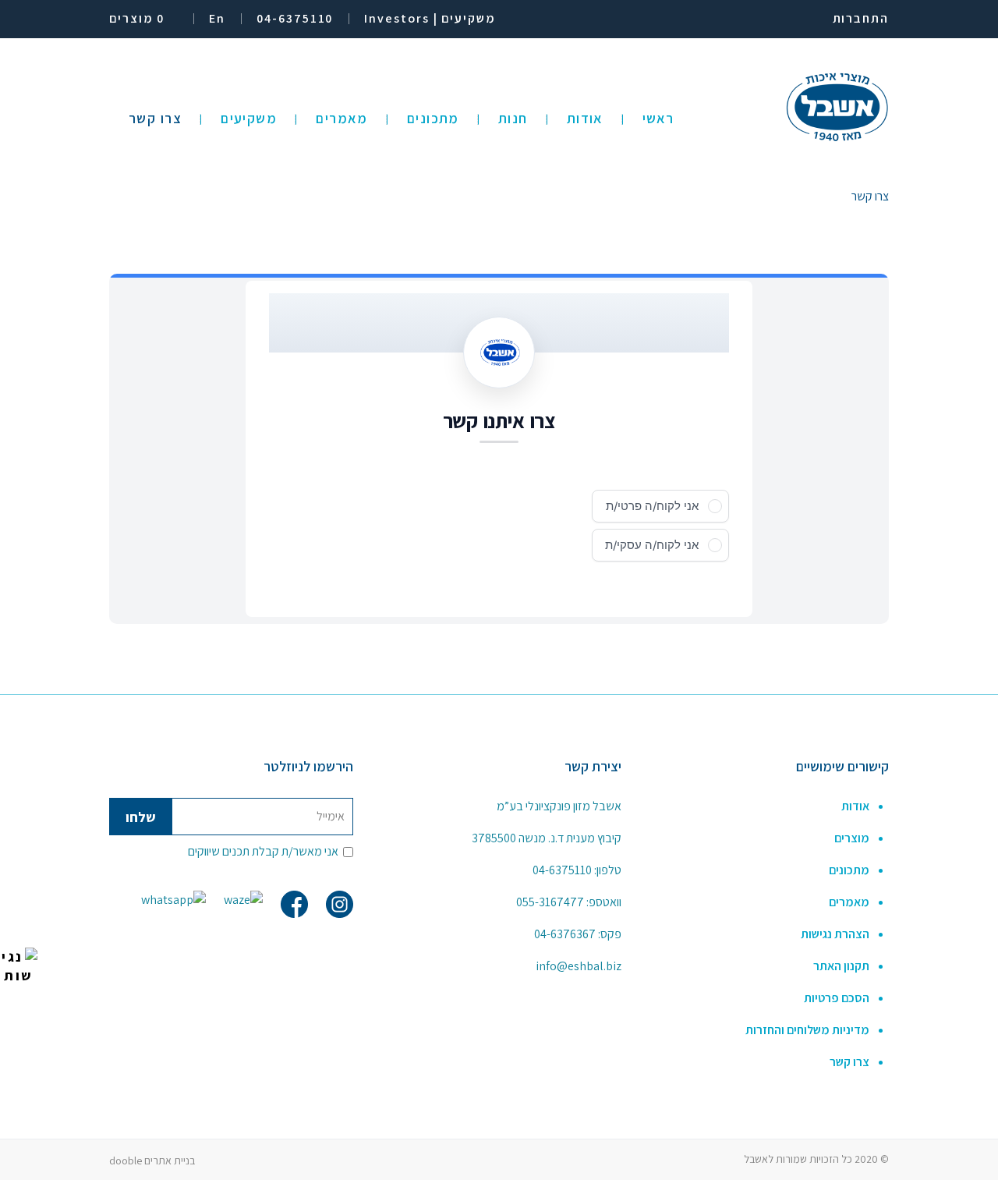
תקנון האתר (841, 966)
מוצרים (851, 838)
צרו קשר (849, 1062)
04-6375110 (562, 870)
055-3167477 (550, 902)
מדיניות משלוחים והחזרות (807, 1030)
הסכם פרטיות (836, 998)
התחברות (861, 18)
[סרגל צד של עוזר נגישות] (18, 966)
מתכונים (849, 870)
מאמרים (849, 902)
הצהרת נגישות (835, 934)
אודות (855, 806)
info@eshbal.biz (578, 966)
